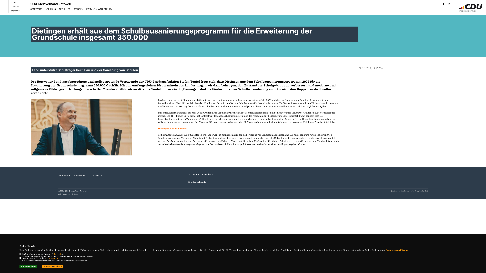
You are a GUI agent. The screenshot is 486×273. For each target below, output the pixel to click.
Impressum (14, 6)
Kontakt (13, 2)
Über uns (50, 9)
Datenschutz (15, 11)
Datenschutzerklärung (397, 250)
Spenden (78, 9)
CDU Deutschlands (197, 182)
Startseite (36, 9)
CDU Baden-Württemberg (200, 174)
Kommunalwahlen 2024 (99, 9)
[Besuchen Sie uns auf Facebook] (443, 4)
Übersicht (57, 254)
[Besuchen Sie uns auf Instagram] (449, 4)
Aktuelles (64, 9)
